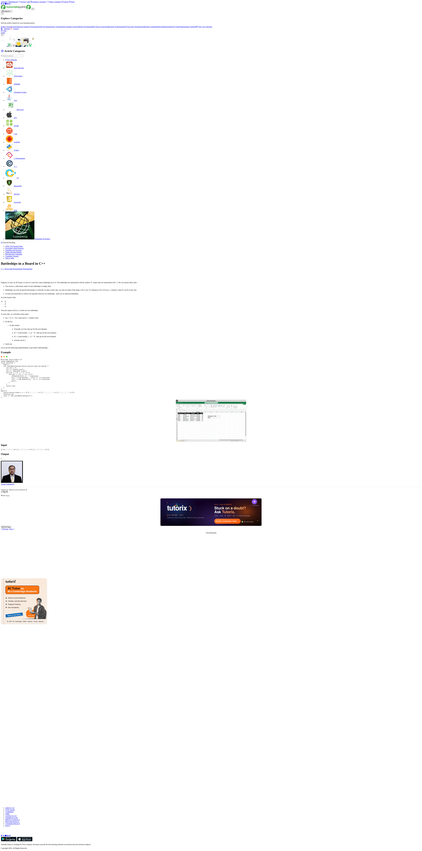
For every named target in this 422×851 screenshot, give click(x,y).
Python (16, 150)
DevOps (127, 27)
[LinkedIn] (8, 4)
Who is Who (9, 258)
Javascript (17, 202)
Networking (18, 76)
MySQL (17, 194)
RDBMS (17, 84)
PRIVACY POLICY (12, 820)
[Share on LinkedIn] (5, 492)
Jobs (4, 31)
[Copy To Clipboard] (1, 492)
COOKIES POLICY (12, 824)
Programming (27, 269)
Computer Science (71, 27)
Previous (5, 529)
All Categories (12, 60)
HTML (16, 126)
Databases (19, 27)
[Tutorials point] (16, 9)
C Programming (19, 158)
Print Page (6, 527)
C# (17, 178)
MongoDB (18, 186)
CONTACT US (10, 816)
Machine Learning (150, 27)
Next (11, 529)
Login (3, 33)
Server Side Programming (13, 269)
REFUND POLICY (12, 822)
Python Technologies (8, 27)
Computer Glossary (12, 256)
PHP (15, 210)
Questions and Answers (13, 250)
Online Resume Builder (13, 252)
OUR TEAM (10, 810)
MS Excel (20, 110)
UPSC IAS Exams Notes (14, 246)
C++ (15, 166)
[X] (3, 4)
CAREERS (9, 812)
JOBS (7, 814)
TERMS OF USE (11, 818)
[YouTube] (6, 4)
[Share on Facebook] (3, 492)
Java (15, 100)
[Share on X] (7, 492)
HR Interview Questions (13, 254)
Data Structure (19, 68)
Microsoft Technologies (115, 27)
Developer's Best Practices (14, 248)
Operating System (20, 92)
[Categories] (32, 9)
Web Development (45, 27)
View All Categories (205, 27)
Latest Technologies (137, 27)
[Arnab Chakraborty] (12, 482)
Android (17, 142)
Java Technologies (58, 27)
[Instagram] (10, 4)
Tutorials (6, 29)
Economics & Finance (42, 239)
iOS (15, 118)
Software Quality (174, 27)
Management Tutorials (188, 27)
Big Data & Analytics (100, 27)
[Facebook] (1, 4)
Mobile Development (85, 27)
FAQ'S (7, 826)
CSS (15, 134)
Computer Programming (31, 27)
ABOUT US (9, 808)
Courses (16, 29)
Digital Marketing (162, 27)
